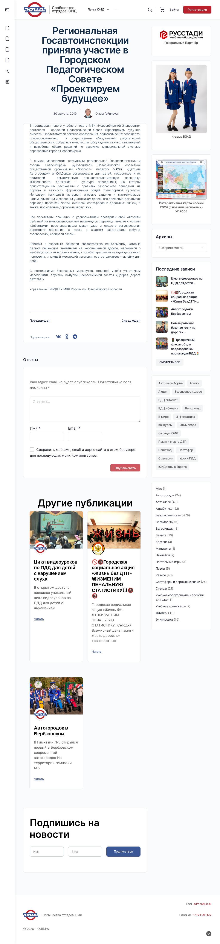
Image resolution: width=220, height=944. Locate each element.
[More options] (116, 9)
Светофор (186, 450)
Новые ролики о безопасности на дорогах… (183, 327)
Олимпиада (188, 425)
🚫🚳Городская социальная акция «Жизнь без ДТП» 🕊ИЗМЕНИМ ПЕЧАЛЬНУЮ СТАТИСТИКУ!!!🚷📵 (113, 579)
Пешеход (164, 450)
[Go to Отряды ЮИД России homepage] (50, 9)
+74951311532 (201, 914)
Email (74, 428)
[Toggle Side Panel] (7, 10)
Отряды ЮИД (168, 433)
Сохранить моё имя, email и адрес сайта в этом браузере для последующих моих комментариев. (82, 452)
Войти (174, 9)
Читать (39, 618)
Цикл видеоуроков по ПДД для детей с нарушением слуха (56, 570)
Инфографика (185, 416)
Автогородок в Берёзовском (51, 731)
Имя (35, 428)
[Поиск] (150, 9)
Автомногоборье (170, 383)
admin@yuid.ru (202, 904)
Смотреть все (169, 362)
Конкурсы (165, 425)
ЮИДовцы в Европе (172, 466)
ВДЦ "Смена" (167, 400)
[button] (58, 336)
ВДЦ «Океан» (168, 408)
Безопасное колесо (188, 391)
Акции (162, 391)
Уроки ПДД (188, 458)
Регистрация (197, 9)
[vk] (208, 933)
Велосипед (192, 408)
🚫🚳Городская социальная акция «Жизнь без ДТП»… (185, 296)
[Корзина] (162, 9)
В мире (163, 416)
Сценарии (165, 458)
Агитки (195, 383)
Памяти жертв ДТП (172, 441)
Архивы (164, 236)
